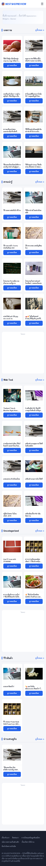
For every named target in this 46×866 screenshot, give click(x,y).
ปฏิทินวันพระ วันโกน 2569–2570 (10, 515)
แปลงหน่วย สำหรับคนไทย (11, 479)
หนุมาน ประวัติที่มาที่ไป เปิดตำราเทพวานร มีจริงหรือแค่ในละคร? (33, 61)
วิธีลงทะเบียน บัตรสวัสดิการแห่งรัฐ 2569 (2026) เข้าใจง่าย (10, 769)
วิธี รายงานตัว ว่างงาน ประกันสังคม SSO (10, 247)
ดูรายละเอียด (12, 65)
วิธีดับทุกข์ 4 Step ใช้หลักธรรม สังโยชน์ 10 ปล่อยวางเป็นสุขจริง (33, 167)
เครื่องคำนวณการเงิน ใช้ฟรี (34, 479)
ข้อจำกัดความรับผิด (9, 846)
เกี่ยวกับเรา (5, 837)
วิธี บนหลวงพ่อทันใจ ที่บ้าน (12, 210)
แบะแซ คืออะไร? (9, 686)
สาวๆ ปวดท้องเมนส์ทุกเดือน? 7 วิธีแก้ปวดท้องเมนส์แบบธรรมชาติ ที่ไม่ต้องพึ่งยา (33, 562)
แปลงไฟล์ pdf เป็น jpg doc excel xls (10, 317)
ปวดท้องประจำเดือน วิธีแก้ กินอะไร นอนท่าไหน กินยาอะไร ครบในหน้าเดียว (11, 445)
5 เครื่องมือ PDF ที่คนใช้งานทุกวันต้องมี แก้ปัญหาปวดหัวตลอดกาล (33, 410)
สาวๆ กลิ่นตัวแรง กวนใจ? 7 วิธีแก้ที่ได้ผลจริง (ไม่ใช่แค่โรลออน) (11, 596)
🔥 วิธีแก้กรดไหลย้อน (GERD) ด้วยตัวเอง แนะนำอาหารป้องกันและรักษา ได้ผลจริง (33, 597)
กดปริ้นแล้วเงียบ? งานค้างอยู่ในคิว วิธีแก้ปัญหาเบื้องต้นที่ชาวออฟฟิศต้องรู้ (11, 96)
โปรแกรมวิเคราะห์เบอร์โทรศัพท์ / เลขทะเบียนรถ (33, 282)
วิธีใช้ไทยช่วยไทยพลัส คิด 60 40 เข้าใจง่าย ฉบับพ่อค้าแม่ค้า (33, 131)
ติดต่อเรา (15, 837)
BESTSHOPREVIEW (15, 4)
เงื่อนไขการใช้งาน (28, 842)
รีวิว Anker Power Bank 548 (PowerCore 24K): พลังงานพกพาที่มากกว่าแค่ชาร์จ (11, 725)
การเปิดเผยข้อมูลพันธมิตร (30, 837)
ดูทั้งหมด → (39, 30)
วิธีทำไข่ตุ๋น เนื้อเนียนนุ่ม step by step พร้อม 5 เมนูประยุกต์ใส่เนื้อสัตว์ (11, 61)
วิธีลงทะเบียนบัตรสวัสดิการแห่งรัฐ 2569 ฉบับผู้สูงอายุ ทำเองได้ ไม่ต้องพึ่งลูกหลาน (12, 167)
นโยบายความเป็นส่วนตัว (10, 842)
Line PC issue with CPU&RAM (9, 560)
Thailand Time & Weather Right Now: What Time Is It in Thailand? (10, 411)
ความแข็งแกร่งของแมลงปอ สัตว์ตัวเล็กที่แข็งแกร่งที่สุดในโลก (10, 131)
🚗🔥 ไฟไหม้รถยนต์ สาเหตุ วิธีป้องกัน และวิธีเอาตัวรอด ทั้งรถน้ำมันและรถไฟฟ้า (33, 319)
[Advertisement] (23, 354)
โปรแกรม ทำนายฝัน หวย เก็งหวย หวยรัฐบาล (11, 282)
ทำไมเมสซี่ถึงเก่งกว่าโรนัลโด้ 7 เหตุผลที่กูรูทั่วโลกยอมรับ (33, 96)
